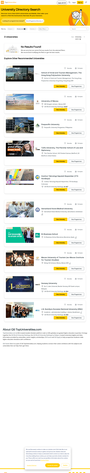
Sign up (80, 2)
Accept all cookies (52, 465)
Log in (74, 2)
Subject (10, 29)
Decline (65, 465)
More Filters (42, 29)
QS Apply (58, 337)
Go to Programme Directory (34, 21)
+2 (42, 214)
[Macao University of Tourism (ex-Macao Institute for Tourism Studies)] (37, 258)
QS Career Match (8, 344)
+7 (81, 312)
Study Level (21, 29)
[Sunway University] (37, 284)
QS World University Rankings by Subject (46, 335)
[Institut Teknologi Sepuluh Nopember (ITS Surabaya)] (37, 177)
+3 (76, 237)
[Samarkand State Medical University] (37, 210)
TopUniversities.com (9, 333)
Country (32, 29)
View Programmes (76, 86)
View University (60, 86)
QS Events (48, 337)
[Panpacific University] (37, 125)
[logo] (8, 2)
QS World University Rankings (20, 335)
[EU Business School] (37, 235)
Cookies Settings (31, 465)
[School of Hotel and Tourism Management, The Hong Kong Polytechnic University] (37, 74)
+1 (70, 263)
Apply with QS (62, 3)
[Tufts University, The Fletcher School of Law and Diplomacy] (37, 149)
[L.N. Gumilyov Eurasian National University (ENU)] (37, 310)
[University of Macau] (37, 102)
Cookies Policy (45, 460)
